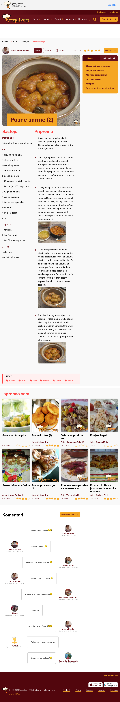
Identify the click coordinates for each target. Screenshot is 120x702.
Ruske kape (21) (93, 79)
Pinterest (114, 690)
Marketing (46, 690)
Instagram (101, 690)
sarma (70, 380)
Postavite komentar (70, 515)
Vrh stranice (110, 675)
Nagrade (82, 19)
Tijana (15, 613)
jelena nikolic (15, 549)
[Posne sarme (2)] (56, 232)
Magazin (70, 19)
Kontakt (53, 690)
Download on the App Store (95, 684)
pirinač (58, 380)
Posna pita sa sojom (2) (45, 474)
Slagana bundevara (95, 70)
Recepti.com (15, 18)
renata (14, 645)
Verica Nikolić (23, 50)
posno (24, 380)
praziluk (46, 380)
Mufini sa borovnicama (96, 75)
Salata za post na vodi (74, 423)
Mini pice (90, 84)
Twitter (78, 690)
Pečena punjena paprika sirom (100, 88)
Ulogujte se (113, 12)
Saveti (58, 19)
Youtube (89, 690)
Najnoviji (91, 58)
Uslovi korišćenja (35, 690)
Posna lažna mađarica (16, 474)
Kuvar (35, 19)
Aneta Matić (68, 565)
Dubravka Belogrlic (68, 597)
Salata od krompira (16, 423)
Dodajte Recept (109, 19)
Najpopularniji (109, 58)
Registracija (101, 12)
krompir (12, 380)
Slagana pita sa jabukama (98, 66)
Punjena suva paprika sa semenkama (74, 474)
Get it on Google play (111, 684)
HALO (17, 694)
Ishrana (46, 19)
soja (35, 380)
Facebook (66, 690)
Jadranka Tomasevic (68, 661)
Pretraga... (94, 19)
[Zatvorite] (1, 5)
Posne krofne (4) (45, 423)
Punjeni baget (104, 423)
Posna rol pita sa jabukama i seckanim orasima (104, 474)
